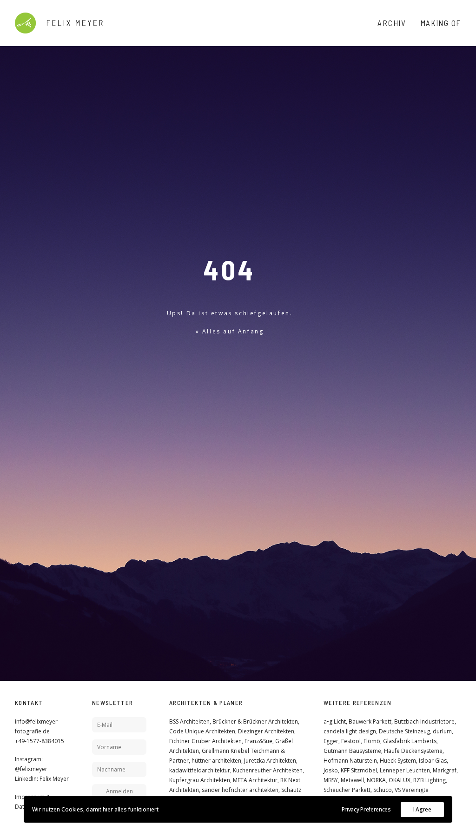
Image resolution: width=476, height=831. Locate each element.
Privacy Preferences (366, 809)
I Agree (422, 809)
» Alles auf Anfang (230, 331)
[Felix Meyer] (59, 23)
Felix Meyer (54, 779)
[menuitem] (394, 23)
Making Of (440, 22)
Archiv (391, 22)
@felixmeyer (31, 769)
